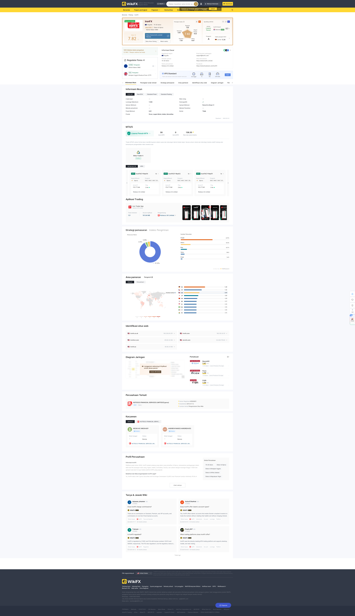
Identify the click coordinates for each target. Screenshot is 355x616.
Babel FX (142, 612)
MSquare (226, 609)
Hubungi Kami (136, 586)
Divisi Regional (144, 588)
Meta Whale (161, 609)
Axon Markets (217, 609)
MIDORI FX (151, 612)
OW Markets (152, 609)
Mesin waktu (164, 41)
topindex (159, 612)
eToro (135, 612)
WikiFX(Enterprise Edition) (192, 586)
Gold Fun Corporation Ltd (183, 609)
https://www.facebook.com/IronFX (206, 66)
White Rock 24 (206, 609)
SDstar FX (171, 609)
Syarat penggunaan (156, 586)
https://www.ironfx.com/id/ (204, 60)
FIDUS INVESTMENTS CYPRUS (210, 612)
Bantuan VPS (126, 588)
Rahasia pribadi (168, 586)
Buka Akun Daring (151, 41)
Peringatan (145, 586)
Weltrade (133, 609)
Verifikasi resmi (206, 586)
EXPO (214, 586)
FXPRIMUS (125, 609)
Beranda (124, 15)
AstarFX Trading (127, 612)
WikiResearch (222, 586)
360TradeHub (181, 612)
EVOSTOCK (142, 609)
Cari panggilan (179, 586)
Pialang (131, 15)
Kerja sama (134, 588)
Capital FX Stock (169, 612)
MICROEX (196, 609)
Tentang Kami (126, 586)
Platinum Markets (193, 612)
